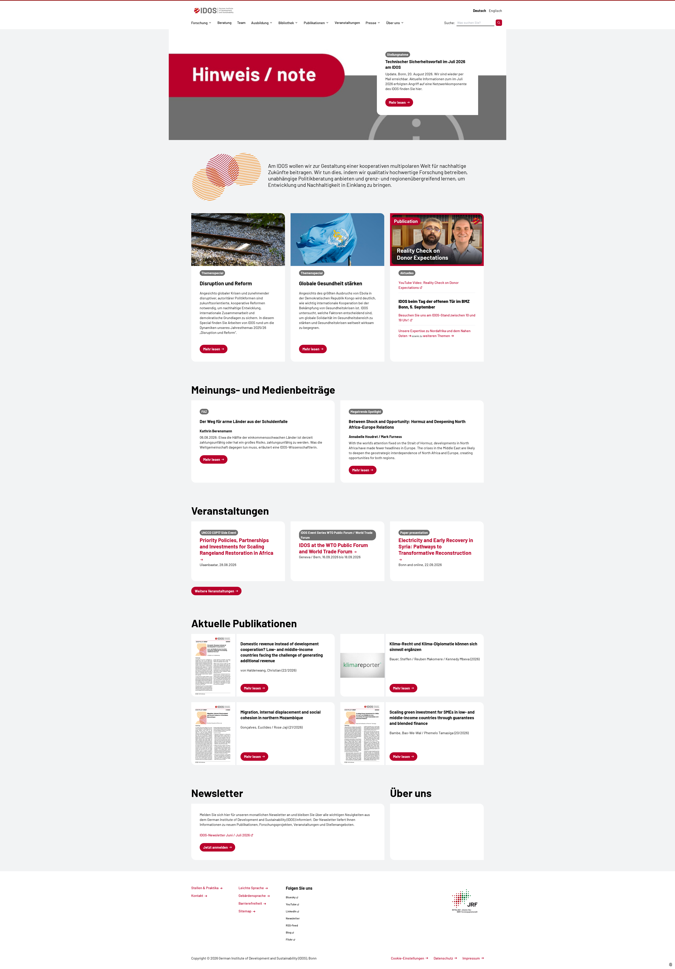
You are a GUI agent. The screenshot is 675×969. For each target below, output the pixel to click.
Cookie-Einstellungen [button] (407, 958)
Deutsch (479, 10)
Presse (371, 23)
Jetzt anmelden (215, 847)
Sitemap (245, 911)
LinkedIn (291, 911)
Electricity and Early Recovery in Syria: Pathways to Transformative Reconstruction (435, 546)
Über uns (393, 23)
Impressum (471, 958)
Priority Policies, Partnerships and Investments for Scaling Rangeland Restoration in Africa (236, 546)
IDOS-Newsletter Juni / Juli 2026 (225, 835)
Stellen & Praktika (205, 888)
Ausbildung (260, 23)
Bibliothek (286, 23)
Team (241, 22)
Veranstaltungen (347, 22)
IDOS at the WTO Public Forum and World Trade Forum (333, 548)
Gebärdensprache (252, 895)
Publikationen (314, 23)
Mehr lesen (397, 102)
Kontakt (197, 895)
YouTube (291, 904)
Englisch (495, 10)
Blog (289, 932)
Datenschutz (443, 958)
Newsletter (293, 918)
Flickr (289, 939)
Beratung (224, 22)
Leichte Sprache (252, 888)
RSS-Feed (292, 925)
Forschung (199, 23)
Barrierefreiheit (251, 903)
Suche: (449, 23)
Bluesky (291, 897)
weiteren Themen (436, 335)
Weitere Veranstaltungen (214, 591)
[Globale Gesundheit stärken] (337, 239)
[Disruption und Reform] (238, 239)
